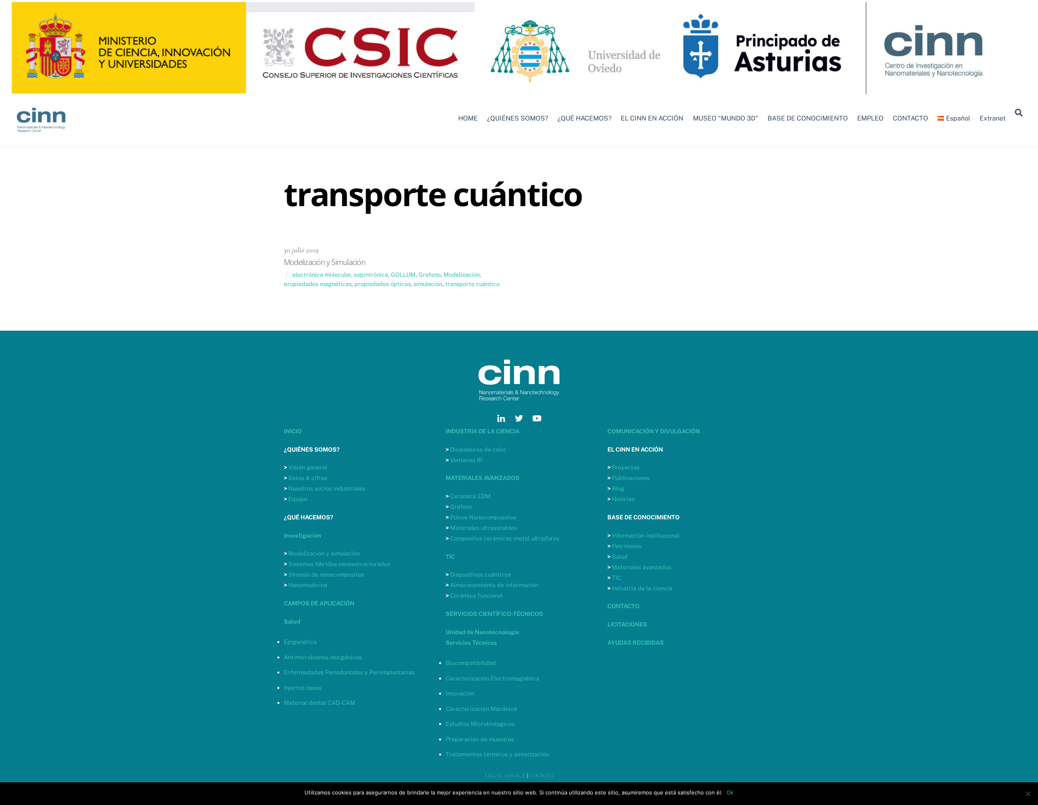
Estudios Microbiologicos (480, 723)
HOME (468, 118)
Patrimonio (626, 545)
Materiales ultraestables (483, 527)
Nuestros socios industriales (326, 488)
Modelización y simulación (324, 553)
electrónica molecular (321, 274)
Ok (730, 792)
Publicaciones (631, 477)
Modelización (462, 274)
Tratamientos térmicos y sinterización (497, 754)
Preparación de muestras (480, 739)
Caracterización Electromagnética (492, 678)
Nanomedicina (307, 584)
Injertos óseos (303, 687)
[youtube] (537, 417)
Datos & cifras (307, 477)
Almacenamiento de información (494, 584)
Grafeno (429, 274)
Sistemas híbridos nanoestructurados (339, 563)
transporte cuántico (472, 283)
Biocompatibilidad (471, 662)
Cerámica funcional (476, 595)
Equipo (297, 498)
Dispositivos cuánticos (480, 574)
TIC (616, 577)
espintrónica (371, 274)
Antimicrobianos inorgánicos (323, 657)
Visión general (307, 467)
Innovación (460, 693)
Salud (620, 556)
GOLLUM (403, 274)
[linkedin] (501, 417)
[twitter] (519, 417)
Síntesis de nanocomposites (326, 574)
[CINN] (41, 135)
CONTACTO (910, 118)
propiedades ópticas (382, 283)
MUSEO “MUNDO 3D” (725, 118)
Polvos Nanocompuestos (483, 517)
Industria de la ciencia (642, 588)
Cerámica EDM (470, 496)
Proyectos (625, 467)
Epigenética (300, 641)
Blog (618, 488)
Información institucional (646, 535)
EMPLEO (870, 118)
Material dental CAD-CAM (319, 702)
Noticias (623, 498)
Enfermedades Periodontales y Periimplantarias (349, 672)
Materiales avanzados (641, 567)
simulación (428, 283)
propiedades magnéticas (318, 283)
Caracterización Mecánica (481, 708)
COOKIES (541, 775)
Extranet (993, 118)
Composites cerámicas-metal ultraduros (504, 538)
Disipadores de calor (478, 449)
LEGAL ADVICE (505, 775)
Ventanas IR (466, 459)
